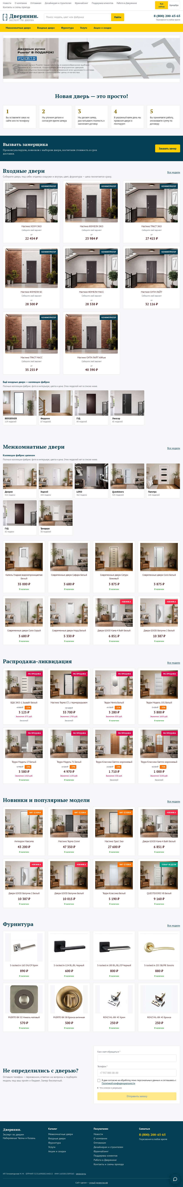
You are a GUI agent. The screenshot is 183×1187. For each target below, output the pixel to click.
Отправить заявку (137, 1096)
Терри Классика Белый (114, 893)
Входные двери (46, 27)
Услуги (83, 27)
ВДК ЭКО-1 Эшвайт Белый (24, 702)
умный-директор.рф (98, 1182)
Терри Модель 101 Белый (159, 702)
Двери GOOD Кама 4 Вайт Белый (114, 630)
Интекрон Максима (24, 841)
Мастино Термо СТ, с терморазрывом (69, 702)
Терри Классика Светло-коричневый (114, 761)
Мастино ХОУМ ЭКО (31, 226)
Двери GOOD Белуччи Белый (69, 893)
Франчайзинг (81, 3)
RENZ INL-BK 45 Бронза (159, 1017)
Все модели (173, 172)
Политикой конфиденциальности (118, 1083)
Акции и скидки (102, 27)
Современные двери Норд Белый (69, 630)
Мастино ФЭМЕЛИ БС (31, 291)
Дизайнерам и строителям (58, 3)
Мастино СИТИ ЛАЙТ (151, 291)
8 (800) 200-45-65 (167, 16)
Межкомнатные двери (18, 27)
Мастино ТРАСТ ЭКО (151, 226)
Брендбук (174, 5)
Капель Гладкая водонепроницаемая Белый (24, 576)
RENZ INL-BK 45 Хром (114, 1017)
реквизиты (81, 1173)
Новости (7, 3)
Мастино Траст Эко (114, 841)
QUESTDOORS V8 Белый (159, 893)
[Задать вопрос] (175, 1179)
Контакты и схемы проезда (16, 7)
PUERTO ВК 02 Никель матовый (24, 1017)
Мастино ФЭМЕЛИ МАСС (91, 291)
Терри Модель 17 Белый (24, 761)
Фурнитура (67, 27)
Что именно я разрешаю (111, 1087)
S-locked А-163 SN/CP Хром (24, 965)
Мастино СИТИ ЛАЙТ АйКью (91, 357)
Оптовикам (35, 3)
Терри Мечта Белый (114, 702)
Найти (117, 17)
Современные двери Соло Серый (24, 630)
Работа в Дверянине (127, 3)
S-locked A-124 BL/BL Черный (69, 965)
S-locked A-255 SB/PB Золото (159, 965)
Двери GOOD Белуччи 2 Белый (159, 630)
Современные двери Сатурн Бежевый (114, 576)
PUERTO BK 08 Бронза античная (69, 1017)
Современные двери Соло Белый (159, 574)
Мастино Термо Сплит (69, 841)
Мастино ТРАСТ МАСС (31, 357)
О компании (21, 3)
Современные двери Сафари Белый (69, 574)
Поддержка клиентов (102, 3)
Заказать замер (167, 148)
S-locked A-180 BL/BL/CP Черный (114, 965)
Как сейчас (162, 5)
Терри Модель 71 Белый (69, 761)
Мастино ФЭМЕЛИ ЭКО (91, 226)
